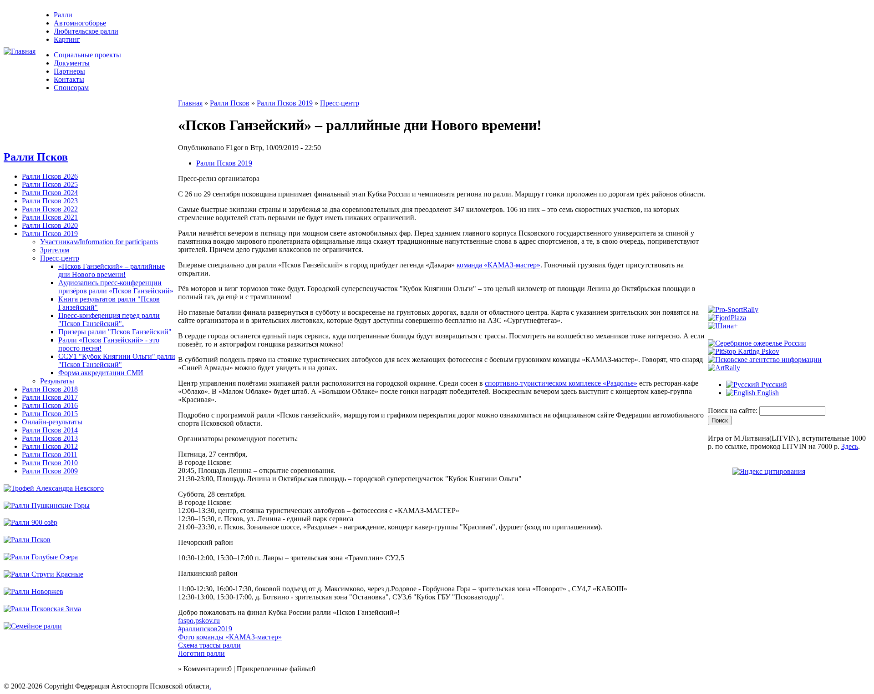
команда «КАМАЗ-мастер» (498, 265)
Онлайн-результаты (52, 422)
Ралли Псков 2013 (50, 438)
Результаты (57, 381)
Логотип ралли (201, 653)
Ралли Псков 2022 (50, 209)
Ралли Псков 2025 (50, 184)
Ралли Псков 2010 (50, 463)
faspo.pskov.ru (199, 620)
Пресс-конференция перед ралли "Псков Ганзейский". (109, 319)
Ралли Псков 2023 (50, 201)
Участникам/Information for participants (99, 242)
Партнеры (69, 71)
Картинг (67, 39)
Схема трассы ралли (209, 645)
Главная (190, 103)
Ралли (63, 15)
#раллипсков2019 (205, 629)
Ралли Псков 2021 (50, 217)
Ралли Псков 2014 (50, 430)
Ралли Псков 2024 (50, 192)
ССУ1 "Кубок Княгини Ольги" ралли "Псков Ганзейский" (116, 360)
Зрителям (54, 250)
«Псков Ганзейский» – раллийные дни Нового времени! (111, 270)
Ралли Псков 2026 (50, 176)
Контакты (69, 79)
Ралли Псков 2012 (50, 446)
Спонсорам (71, 87)
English (767, 393)
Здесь (849, 446)
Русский (773, 384)
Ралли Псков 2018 (50, 389)
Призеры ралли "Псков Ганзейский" (115, 332)
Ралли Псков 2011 (49, 454)
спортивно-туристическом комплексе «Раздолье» (561, 383)
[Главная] (20, 51)
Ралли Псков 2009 (50, 471)
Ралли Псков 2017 (50, 397)
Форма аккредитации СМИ (100, 373)
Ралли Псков (36, 157)
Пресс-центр (59, 258)
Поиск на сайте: (733, 410)
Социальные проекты (87, 55)
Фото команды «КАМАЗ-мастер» (230, 637)
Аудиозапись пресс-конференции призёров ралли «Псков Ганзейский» (115, 287)
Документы (72, 63)
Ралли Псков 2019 (50, 233)
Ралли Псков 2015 (50, 413)
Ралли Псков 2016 (50, 405)
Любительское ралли (86, 31)
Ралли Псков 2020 (50, 225)
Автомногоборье (80, 23)
